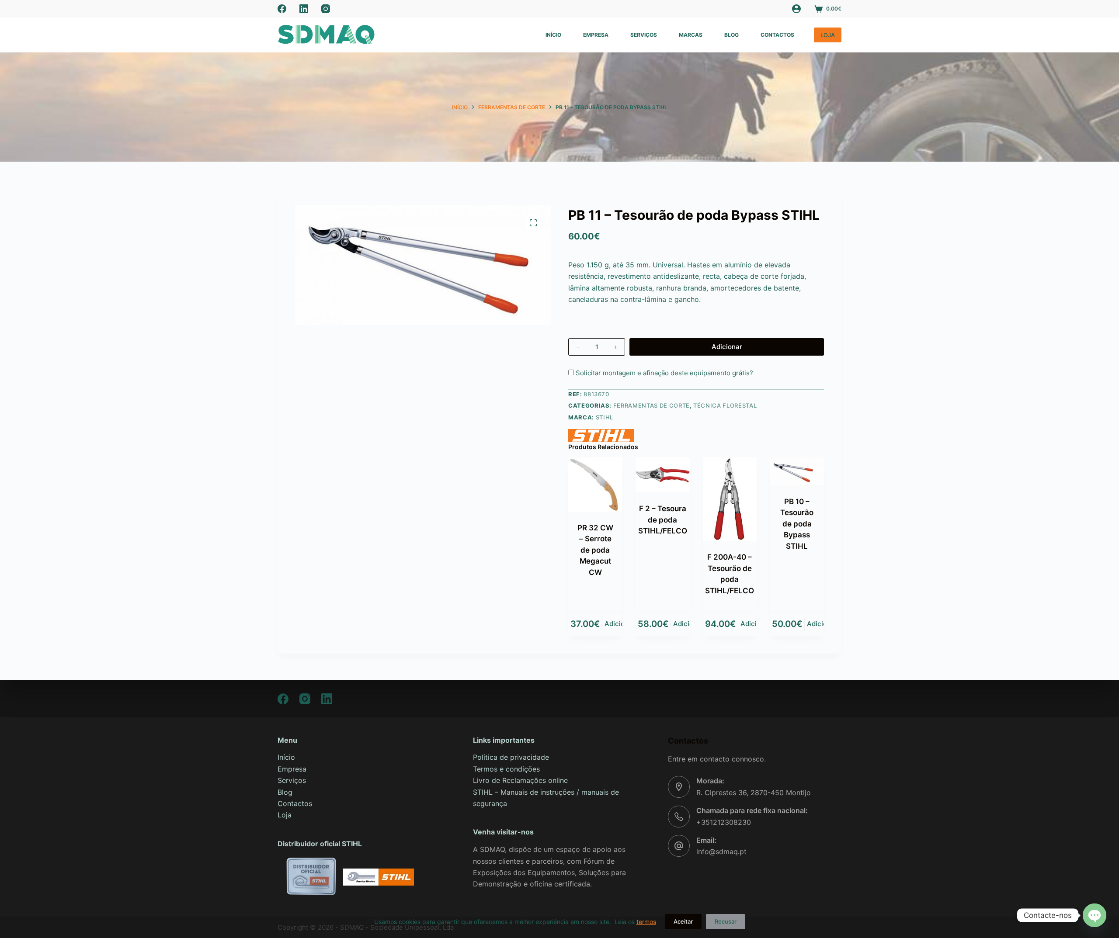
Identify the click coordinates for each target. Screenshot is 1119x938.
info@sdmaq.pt (721, 851)
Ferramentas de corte (651, 405)
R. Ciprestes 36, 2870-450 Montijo (753, 792)
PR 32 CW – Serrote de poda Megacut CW (595, 550)
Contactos (777, 34)
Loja (285, 814)
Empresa (595, 34)
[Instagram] (325, 8)
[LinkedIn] (303, 8)
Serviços (643, 34)
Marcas (690, 34)
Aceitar (683, 921)
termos (646, 921)
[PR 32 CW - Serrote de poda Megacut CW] (595, 484)
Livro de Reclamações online (520, 780)
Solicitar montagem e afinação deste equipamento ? (663, 373)
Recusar (726, 921)
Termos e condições (506, 769)
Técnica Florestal (725, 405)
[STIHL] (601, 435)
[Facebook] (282, 8)
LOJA (827, 34)
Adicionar (727, 347)
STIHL (604, 417)
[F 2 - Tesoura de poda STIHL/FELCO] (663, 474)
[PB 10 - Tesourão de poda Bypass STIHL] (797, 471)
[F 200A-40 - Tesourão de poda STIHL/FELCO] (730, 499)
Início (553, 34)
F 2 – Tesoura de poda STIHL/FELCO (662, 519)
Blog (731, 34)
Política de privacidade (511, 757)
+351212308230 (723, 822)
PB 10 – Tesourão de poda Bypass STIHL (796, 523)
